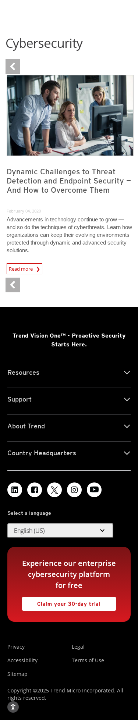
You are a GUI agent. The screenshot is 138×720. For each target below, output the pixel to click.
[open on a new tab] (54, 489)
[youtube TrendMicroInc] (94, 489)
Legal (78, 646)
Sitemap (17, 673)
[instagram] (74, 489)
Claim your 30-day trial (61, 602)
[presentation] (70, 115)
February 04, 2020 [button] (24, 211)
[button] (60, 530)
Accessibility (22, 660)
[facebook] (34, 489)
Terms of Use (88, 660)
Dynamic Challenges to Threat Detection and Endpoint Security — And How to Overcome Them (69, 181)
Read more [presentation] (21, 267)
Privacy (16, 646)
